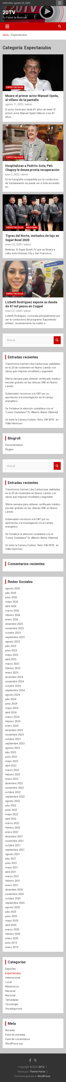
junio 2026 (11, 597)
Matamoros (12, 986)
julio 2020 (10, 911)
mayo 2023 (11, 761)
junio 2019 (11, 942)
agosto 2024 (12, 694)
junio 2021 (11, 863)
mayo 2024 (11, 708)
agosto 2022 (12, 801)
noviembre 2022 (14, 787)
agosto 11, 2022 (14, 104)
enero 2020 (11, 938)
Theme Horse (37, 1071)
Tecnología (11, 1004)
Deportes (10, 968)
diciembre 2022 (14, 783)
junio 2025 (11, 650)
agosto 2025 (12, 641)
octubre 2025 (13, 632)
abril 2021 (10, 872)
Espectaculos (14, 87)
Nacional (32, 227)
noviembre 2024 (14, 681)
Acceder (10, 1030)
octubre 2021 (13, 845)
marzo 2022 (12, 823)
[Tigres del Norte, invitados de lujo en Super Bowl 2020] (33, 212)
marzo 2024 (12, 716)
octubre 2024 (13, 685)
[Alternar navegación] (7, 26)
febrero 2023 (12, 774)
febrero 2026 (12, 615)
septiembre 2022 (15, 796)
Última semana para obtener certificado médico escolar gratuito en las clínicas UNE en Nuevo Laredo (32, 382)
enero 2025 (11, 672)
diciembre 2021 (14, 836)
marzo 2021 (12, 876)
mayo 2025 (11, 654)
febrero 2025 (12, 668)
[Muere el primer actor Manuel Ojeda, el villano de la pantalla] (33, 72)
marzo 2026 (12, 610)
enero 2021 (11, 885)
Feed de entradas (15, 1034)
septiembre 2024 (15, 690)
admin (28, 104)
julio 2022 (10, 805)
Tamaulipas (11, 999)
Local (8, 982)
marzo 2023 (12, 770)
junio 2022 (11, 810)
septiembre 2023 (15, 743)
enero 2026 (11, 619)
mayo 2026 (11, 601)
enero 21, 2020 (13, 310)
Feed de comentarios (17, 1039)
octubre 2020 (13, 898)
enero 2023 (11, 778)
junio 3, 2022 (12, 174)
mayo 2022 (11, 814)
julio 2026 (10, 592)
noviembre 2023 (14, 734)
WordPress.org (14, 1043)
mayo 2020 (11, 920)
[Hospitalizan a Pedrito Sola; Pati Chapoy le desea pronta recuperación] (33, 142)
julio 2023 (10, 752)
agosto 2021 (12, 854)
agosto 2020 (12, 907)
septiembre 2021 (15, 849)
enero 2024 (11, 725)
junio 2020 (11, 916)
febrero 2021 (12, 880)
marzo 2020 (12, 929)
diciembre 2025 (14, 623)
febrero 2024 (12, 721)
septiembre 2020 (15, 903)
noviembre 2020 (14, 894)
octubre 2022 (13, 792)
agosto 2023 (12, 747)
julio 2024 (10, 699)
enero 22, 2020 (13, 244)
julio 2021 (10, 858)
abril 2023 (10, 765)
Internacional (12, 977)
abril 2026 (10, 606)
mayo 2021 (11, 867)
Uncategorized (13, 1008)
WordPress (43, 1076)
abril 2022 (10, 818)
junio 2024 (11, 703)
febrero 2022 (12, 827)
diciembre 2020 (14, 889)
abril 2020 (10, 925)
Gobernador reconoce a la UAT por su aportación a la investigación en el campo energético (29, 397)
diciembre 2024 (14, 677)
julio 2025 (10, 646)
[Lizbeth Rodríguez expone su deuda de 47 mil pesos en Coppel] (33, 279)
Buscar (57, 340)
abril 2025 (10, 659)
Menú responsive (59, 3)
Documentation (14, 445)
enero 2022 (11, 832)
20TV (9, 12)
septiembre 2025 (15, 637)
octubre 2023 (13, 739)
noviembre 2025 (14, 628)
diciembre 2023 (14, 730)
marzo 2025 (12, 663)
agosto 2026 (12, 588)
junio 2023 (11, 756)
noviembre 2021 (14, 841)
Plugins (9, 449)
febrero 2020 (12, 934)
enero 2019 (11, 947)
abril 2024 (10, 712)
